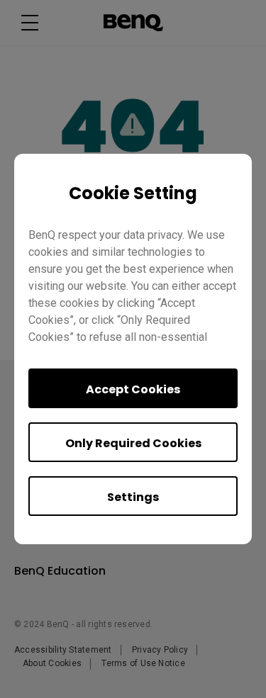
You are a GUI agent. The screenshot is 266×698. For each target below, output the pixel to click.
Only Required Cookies (133, 443)
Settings (133, 497)
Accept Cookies (133, 389)
